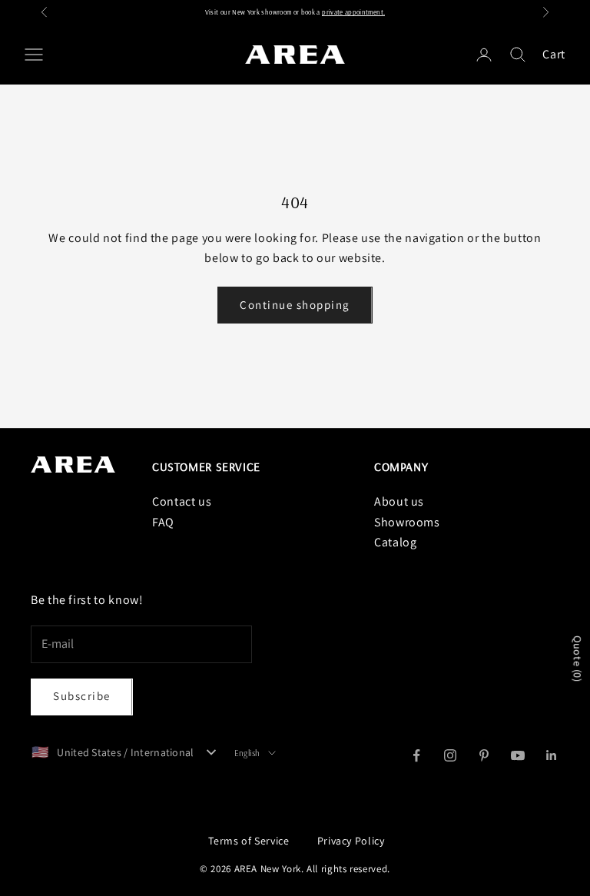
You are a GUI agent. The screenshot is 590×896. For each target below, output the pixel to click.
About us (399, 501)
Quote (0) (578, 659)
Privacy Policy (351, 841)
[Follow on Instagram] (450, 755)
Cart (553, 54)
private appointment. (353, 12)
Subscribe (82, 696)
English (247, 753)
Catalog (395, 542)
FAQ (163, 522)
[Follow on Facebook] (416, 755)
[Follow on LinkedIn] (551, 755)
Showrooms (407, 522)
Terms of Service (248, 841)
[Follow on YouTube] (517, 755)
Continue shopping (295, 304)
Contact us (181, 501)
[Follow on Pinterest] (484, 755)
